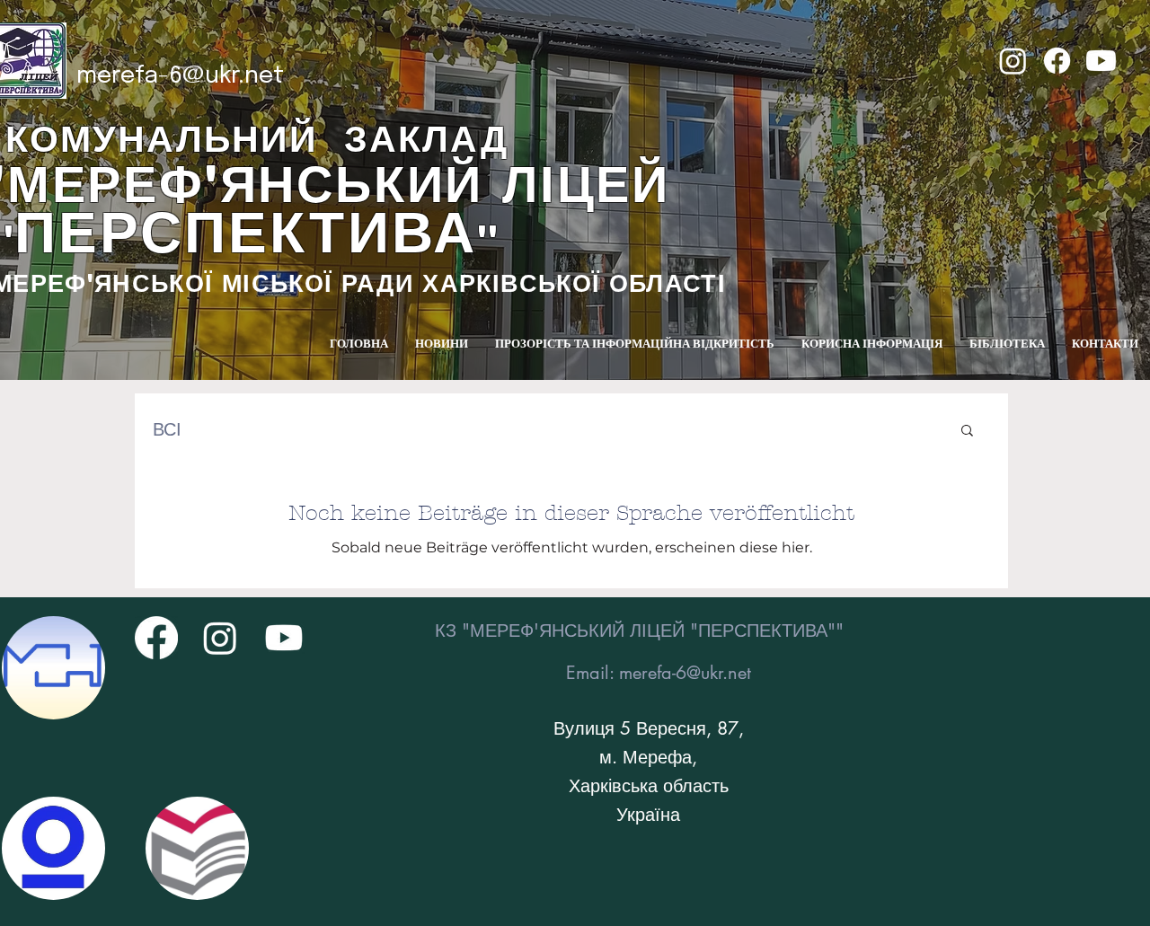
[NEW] (53, 667)
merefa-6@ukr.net (180, 76)
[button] (967, 431)
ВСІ (167, 429)
